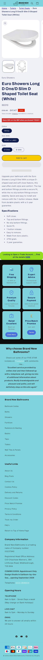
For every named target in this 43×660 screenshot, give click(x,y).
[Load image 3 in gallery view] (21, 66)
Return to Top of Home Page (17, 531)
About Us (9, 471)
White (6, 131)
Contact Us (9, 482)
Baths (7, 412)
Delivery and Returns (13, 492)
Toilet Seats (24, 8)
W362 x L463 (10, 140)
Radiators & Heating (13, 428)
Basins (7, 433)
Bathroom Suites (12, 406)
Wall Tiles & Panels (12, 450)
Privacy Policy (11, 509)
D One (7, 150)
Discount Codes (11, 498)
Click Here (11, 334)
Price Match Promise (13, 503)
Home (4, 8)
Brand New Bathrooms (17, 656)
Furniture (8, 423)
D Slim (19, 150)
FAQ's (7, 525)
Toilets (13, 8)
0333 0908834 (22, 583)
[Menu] (4, 3)
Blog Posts (9, 476)
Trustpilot (19, 361)
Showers (8, 417)
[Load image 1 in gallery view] (8, 66)
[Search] (32, 3)
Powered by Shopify (33, 656)
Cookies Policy (11, 487)
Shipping (15, 113)
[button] (21, 165)
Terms (31, 332)
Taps (7, 439)
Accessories (10, 455)
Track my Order (11, 520)
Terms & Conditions (13, 514)
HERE (27, 257)
